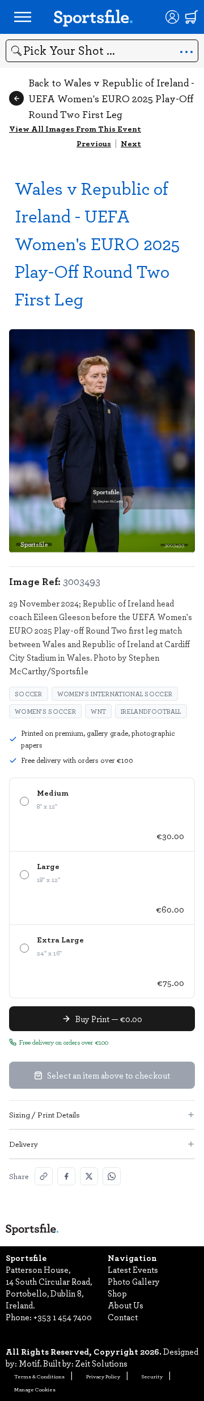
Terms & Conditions (39, 1376)
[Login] (172, 17)
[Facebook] (66, 1176)
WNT (98, 711)
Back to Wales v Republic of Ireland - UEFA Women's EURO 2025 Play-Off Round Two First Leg (111, 98)
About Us (125, 1305)
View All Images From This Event (75, 128)
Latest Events (133, 1269)
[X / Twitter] (89, 1176)
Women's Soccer (45, 711)
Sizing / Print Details (44, 1114)
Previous (93, 143)
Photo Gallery (134, 1281)
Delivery (23, 1143)
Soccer (28, 693)
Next (131, 143)
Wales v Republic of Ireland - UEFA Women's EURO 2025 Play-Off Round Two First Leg (97, 243)
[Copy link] (44, 1176)
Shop (117, 1293)
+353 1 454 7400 (62, 1317)
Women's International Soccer (114, 693)
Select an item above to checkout (108, 1075)
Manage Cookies (35, 1389)
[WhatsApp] (112, 1176)
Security (152, 1376)
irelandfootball (151, 711)
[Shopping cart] (191, 17)
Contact (123, 1317)
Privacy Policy (103, 1376)
